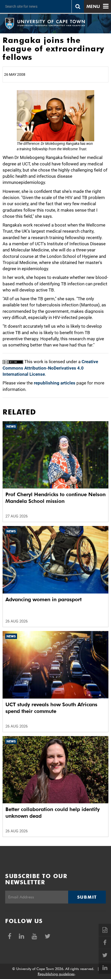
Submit (87, 897)
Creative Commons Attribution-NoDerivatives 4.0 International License (50, 368)
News (11, 426)
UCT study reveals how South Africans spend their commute (51, 707)
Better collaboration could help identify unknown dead (52, 812)
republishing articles (54, 382)
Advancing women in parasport (43, 599)
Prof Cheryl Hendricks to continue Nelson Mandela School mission (55, 497)
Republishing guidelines (56, 974)
